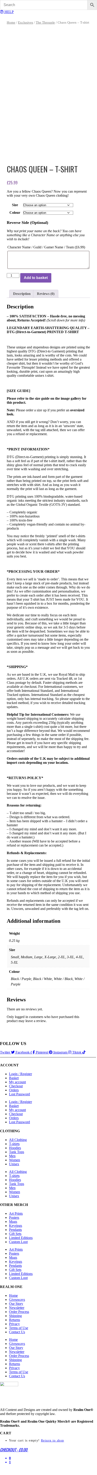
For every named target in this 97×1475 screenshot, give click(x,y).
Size (15, 205)
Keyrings (15, 1226)
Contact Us (17, 1332)
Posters (14, 1217)
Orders (14, 1090)
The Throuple (45, 22)
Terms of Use (18, 1328)
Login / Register (20, 1074)
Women (14, 1160)
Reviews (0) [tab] (45, 294)
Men (12, 1156)
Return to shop (52, 1440)
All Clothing (18, 1140)
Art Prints (16, 1213)
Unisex (14, 1164)
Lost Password (19, 1094)
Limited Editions (21, 1238)
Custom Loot (18, 1242)
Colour (14, 212)
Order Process (19, 1312)
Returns (14, 1320)
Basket (14, 1078)
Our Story (16, 1304)
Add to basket (36, 278)
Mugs (13, 1221)
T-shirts (14, 1144)
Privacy (14, 1324)
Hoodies (15, 1148)
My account (17, 1082)
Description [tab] (22, 294)
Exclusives (25, 22)
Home (11, 22)
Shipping (15, 1316)
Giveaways (17, 1299)
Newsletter (16, 1308)
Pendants (15, 1230)
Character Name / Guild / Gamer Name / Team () (46, 247)
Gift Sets (15, 1234)
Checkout (16, 1086)
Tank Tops (16, 1152)
